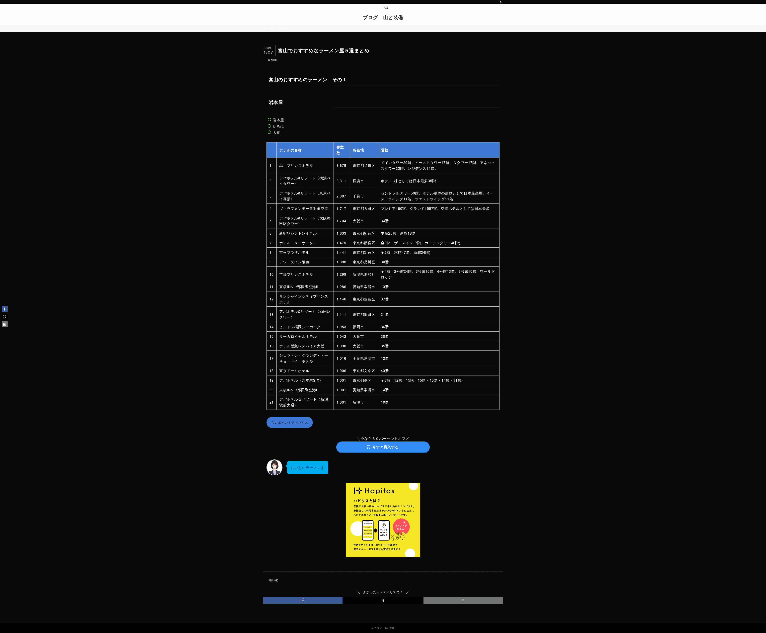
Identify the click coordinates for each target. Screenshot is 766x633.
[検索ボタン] (386, 7)
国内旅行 (272, 59)
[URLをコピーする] (463, 600)
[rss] (500, 2)
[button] (303, 600)
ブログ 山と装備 (383, 17)
